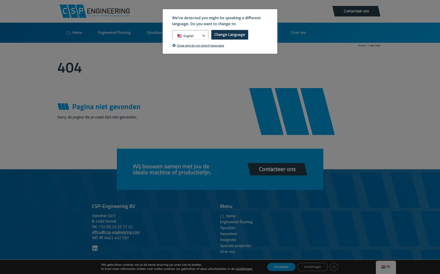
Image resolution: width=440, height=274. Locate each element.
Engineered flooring (114, 32)
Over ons (298, 32)
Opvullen (154, 32)
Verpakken (228, 234)
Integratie (228, 240)
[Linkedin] (95, 248)
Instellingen (312, 267)
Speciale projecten (235, 246)
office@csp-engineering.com (116, 232)
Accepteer (281, 267)
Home (77, 32)
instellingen (243, 269)
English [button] (188, 36)
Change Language (229, 34)
